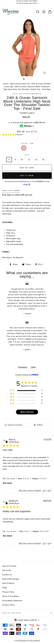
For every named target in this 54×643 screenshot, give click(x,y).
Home (5, 84)
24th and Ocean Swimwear (27, 93)
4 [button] (30, 79)
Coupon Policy (8, 605)
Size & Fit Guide (9, 566)
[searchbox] (17, 425)
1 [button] (24, 79)
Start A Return (8, 583)
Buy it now (27, 175)
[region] (26, 390)
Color (27, 143)
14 (36, 160)
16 (43, 160)
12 (29, 160)
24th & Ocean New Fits (20, 84)
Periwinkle (29, 148)
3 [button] (28, 79)
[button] (44, 491)
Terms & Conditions (10, 596)
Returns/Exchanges (10, 579)
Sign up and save (11, 613)
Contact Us (7, 575)
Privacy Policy (8, 592)
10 (22, 160)
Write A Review (27, 412)
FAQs (4, 588)
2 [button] (26, 79)
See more (7, 483)
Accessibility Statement (12, 601)
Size (27, 154)
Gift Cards (6, 570)
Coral (23, 148)
